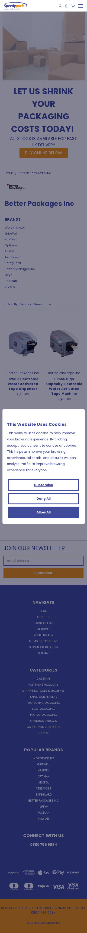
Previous (7, 928)
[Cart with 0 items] (73, 6)
